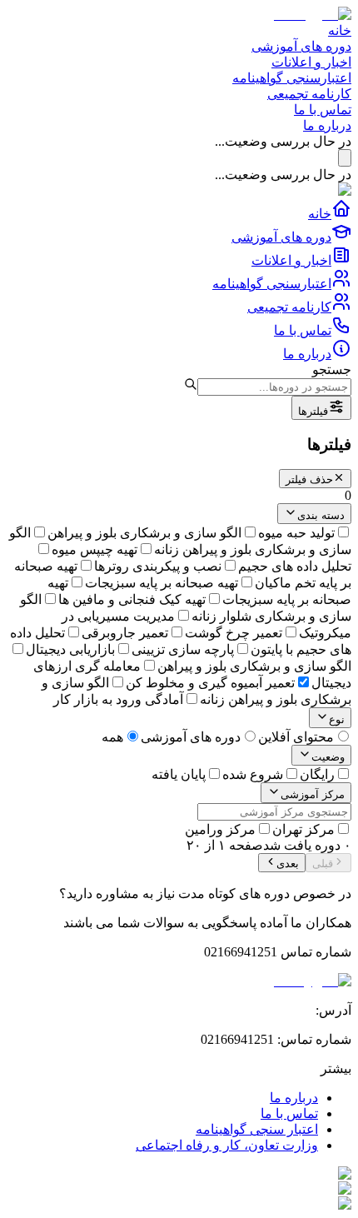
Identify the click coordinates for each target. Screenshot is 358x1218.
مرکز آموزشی (313, 794)
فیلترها (313, 411)
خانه (339, 30)
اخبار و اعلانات (311, 62)
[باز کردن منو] (344, 158)
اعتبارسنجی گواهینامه (291, 78)
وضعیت (328, 757)
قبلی (322, 863)
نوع (337, 719)
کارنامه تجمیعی (309, 94)
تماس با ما (322, 109)
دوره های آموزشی (301, 46)
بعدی (287, 863)
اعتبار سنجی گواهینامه (257, 1129)
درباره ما (327, 125)
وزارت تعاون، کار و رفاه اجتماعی (227, 1145)
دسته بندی (321, 515)
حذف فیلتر (309, 479)
